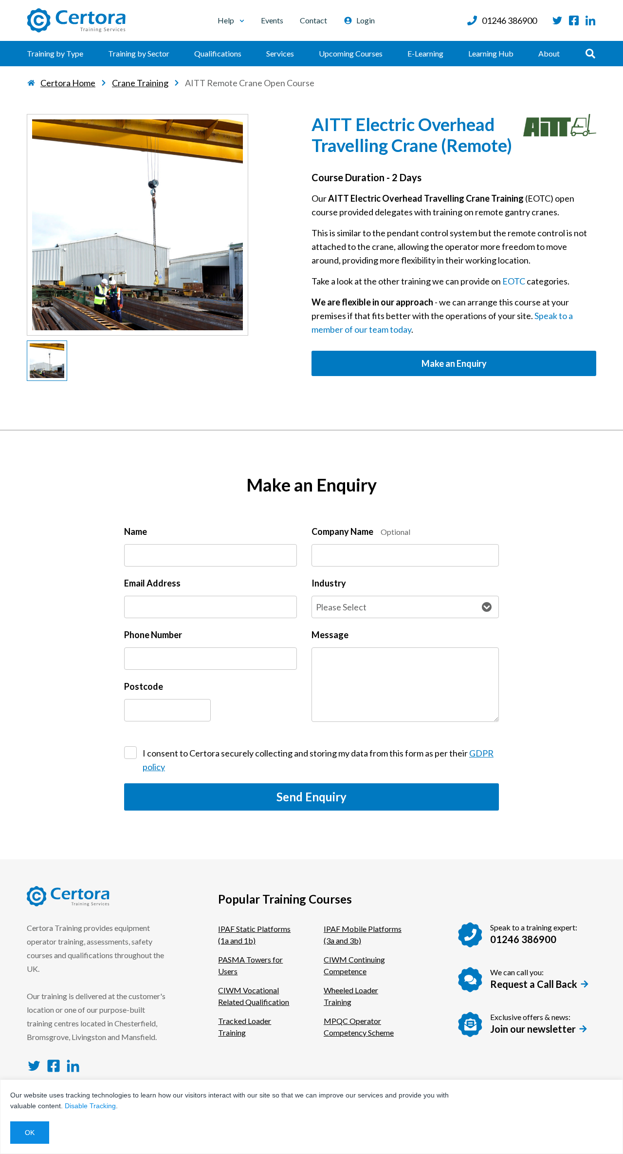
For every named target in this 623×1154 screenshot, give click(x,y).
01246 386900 (509, 20)
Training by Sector (138, 53)
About (549, 53)
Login (365, 20)
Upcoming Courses (351, 53)
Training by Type (55, 53)
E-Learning (425, 53)
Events (272, 20)
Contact (313, 20)
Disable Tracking (90, 1106)
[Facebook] (574, 20)
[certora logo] (76, 20)
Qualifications (217, 53)
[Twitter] (557, 20)
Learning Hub (490, 53)
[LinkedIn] (590, 20)
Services (280, 53)
